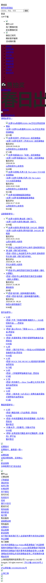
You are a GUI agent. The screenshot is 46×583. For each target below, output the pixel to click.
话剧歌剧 (10, 52)
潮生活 (9, 70)
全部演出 (9, 8)
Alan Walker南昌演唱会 (24, 545)
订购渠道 (5, 480)
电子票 (4, 515)
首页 (3, 8)
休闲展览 (10, 58)
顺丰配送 (5, 512)
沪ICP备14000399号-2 (33, 562)
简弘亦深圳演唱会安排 (20, 554)
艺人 (19, 536)
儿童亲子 (10, 67)
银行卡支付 (6, 503)
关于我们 (5, 536)
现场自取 (5, 509)
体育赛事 (10, 49)
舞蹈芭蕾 (10, 64)
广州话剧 (38, 545)
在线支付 (5, 498)
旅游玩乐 (10, 73)
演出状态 (5, 483)
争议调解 (5, 539)
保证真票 (5, 530)
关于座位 (5, 492)
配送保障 (5, 533)
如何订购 (5, 486)
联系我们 (13, 536)
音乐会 (9, 55)
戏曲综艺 (10, 61)
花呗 (3, 500)
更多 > (9, 118)
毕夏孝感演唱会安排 (27, 551)
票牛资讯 (32, 536)
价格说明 (5, 489)
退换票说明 (6, 521)
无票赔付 (5, 527)
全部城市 (24, 536)
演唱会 (9, 46)
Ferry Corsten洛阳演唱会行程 (29, 548)
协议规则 (40, 536)
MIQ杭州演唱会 (8, 545)
